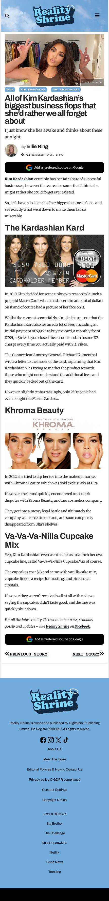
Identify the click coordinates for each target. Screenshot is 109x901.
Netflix (54, 852)
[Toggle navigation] (97, 15)
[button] (7, 16)
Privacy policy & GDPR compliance (54, 779)
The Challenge (54, 833)
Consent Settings (54, 790)
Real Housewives (54, 843)
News (9, 89)
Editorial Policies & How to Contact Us (54, 769)
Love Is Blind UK (55, 814)
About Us (54, 749)
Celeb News (54, 862)
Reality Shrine (57, 626)
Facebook (82, 626)
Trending (54, 872)
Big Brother (54, 823)
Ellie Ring (37, 146)
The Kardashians (65, 89)
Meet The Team (54, 759)
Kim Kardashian (33, 89)
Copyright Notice (54, 800)
